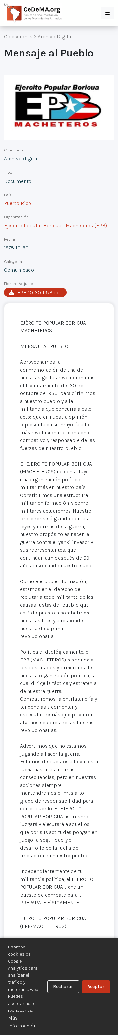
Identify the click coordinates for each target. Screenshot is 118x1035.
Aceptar (96, 986)
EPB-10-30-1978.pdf (39, 292)
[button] (107, 13)
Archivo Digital (55, 36)
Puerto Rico (17, 203)
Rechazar (63, 986)
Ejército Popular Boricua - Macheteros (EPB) (55, 225)
